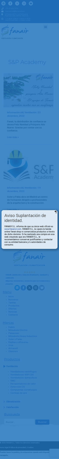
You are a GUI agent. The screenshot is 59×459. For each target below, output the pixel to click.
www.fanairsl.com (12, 229)
